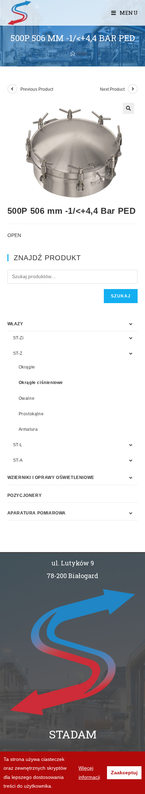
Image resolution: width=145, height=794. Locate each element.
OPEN (14, 235)
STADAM (72, 734)
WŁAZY (15, 323)
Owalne (27, 398)
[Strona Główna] (72, 54)
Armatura (28, 429)
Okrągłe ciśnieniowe (41, 382)
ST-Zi (18, 337)
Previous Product (36, 89)
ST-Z (18, 353)
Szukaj (121, 296)
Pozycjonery (24, 495)
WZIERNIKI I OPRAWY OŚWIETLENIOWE (50, 477)
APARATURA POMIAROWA (36, 513)
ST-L (18, 444)
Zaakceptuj (124, 772)
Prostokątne (31, 413)
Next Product (112, 89)
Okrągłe (27, 367)
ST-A (18, 460)
